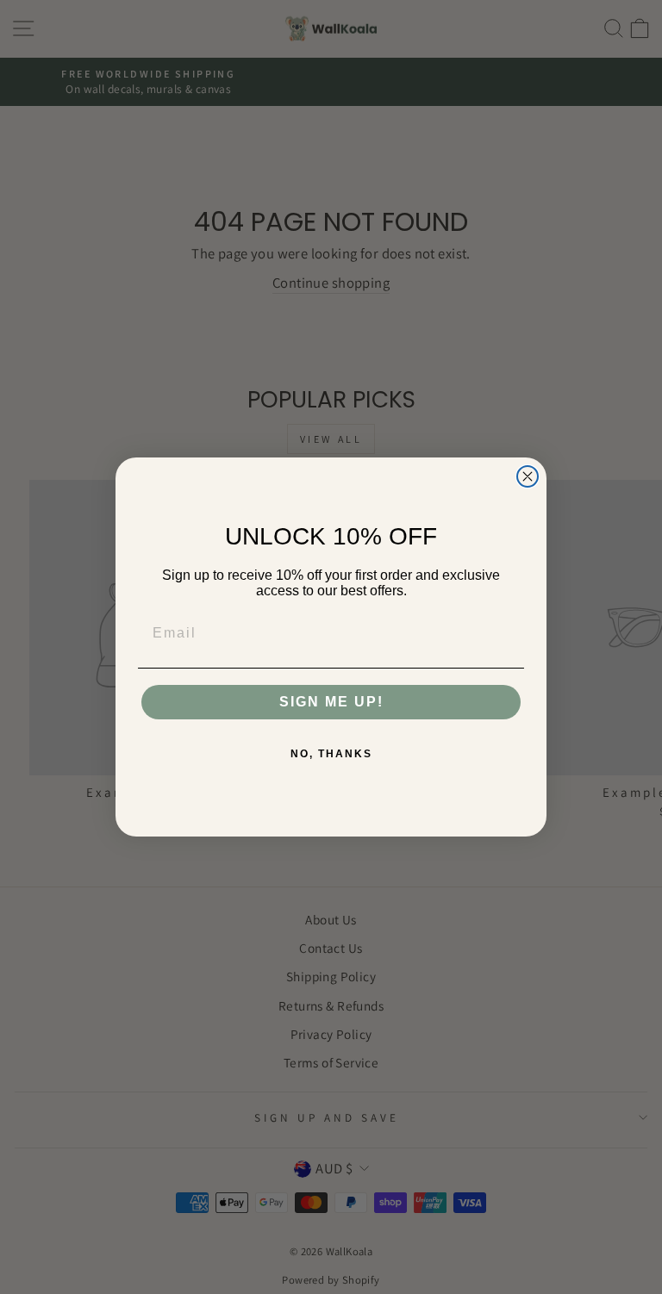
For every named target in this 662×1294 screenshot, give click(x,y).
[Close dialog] (527, 476)
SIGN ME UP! (331, 701)
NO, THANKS (331, 754)
